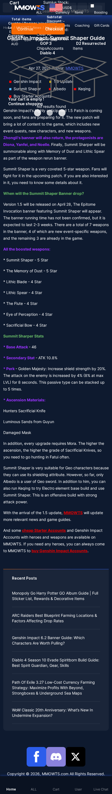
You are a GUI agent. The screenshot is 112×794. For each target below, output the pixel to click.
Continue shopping (25, 103)
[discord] (56, 757)
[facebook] (36, 757)
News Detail (54, 28)
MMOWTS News (28, 28)
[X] (75, 757)
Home (7, 28)
